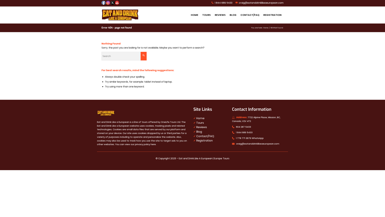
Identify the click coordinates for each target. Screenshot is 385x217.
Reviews (201, 127)
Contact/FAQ (205, 136)
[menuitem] (222, 3)
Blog (199, 132)
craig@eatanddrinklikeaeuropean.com (260, 3)
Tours (200, 123)
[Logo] (120, 15)
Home (200, 118)
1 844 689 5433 (223, 3)
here (153, 144)
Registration (204, 140)
